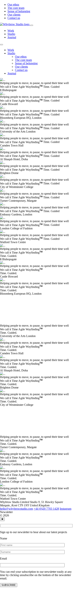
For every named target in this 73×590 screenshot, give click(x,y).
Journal (11, 37)
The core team (15, 7)
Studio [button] (11, 53)
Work (10, 30)
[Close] (1, 44)
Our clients (13, 14)
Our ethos (13, 4)
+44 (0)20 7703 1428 (46, 508)
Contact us (13, 18)
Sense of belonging (18, 11)
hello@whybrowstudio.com (16, 508)
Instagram (65, 508)
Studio (11, 34)
